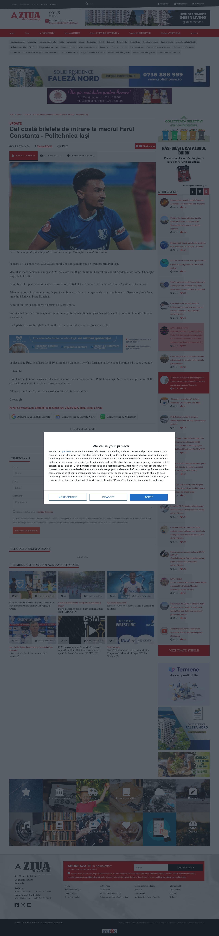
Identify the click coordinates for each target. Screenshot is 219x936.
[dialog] (109, 468)
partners (66, 451)
